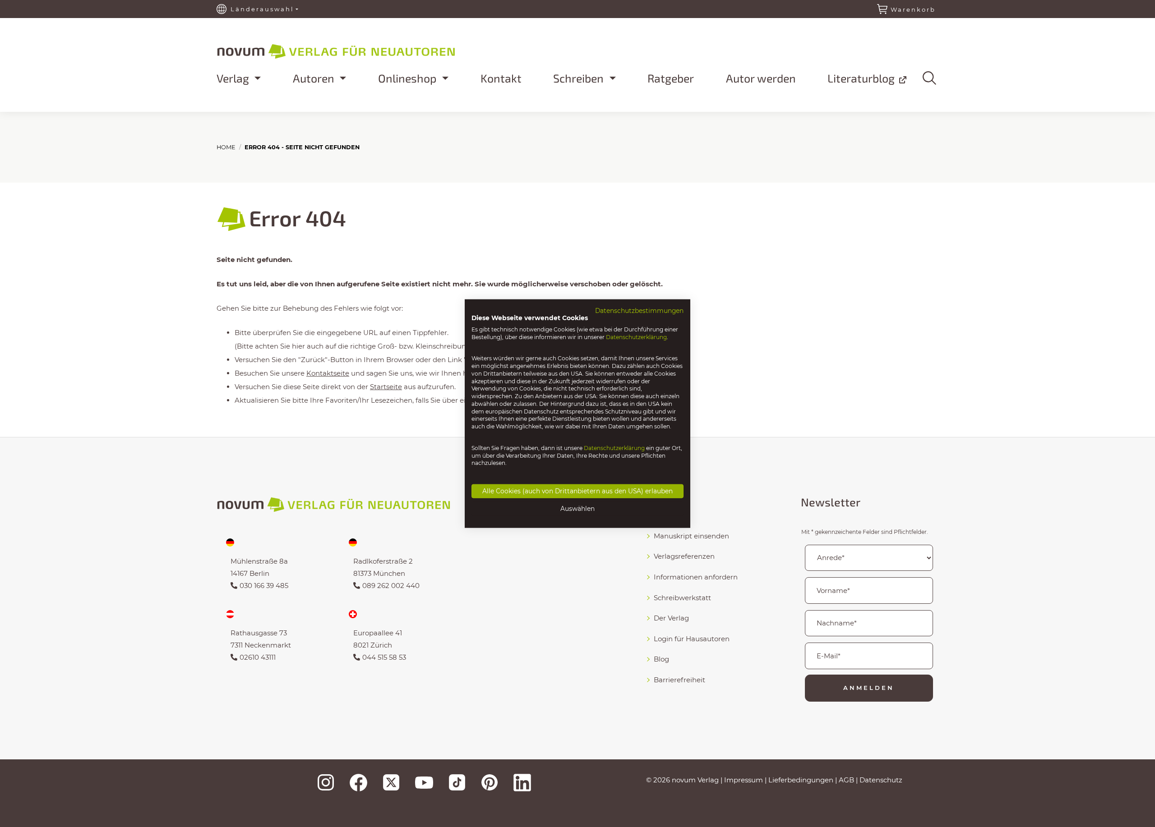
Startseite (386, 386)
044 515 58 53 (384, 657)
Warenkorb (913, 9)
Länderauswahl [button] (262, 9)
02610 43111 (258, 657)
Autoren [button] (315, 78)
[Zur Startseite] (361, 49)
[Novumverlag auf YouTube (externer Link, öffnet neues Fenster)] (424, 782)
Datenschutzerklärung (636, 336)
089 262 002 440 (391, 585)
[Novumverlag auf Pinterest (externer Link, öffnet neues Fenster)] (489, 782)
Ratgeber (670, 78)
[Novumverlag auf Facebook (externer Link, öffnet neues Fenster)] (358, 782)
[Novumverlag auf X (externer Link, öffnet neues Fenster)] (391, 782)
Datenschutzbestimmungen (639, 310)
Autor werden (761, 78)
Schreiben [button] (579, 78)
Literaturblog (862, 78)
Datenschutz (880, 780)
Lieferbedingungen (800, 780)
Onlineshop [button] (408, 78)
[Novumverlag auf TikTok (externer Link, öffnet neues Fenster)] (457, 782)
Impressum (743, 780)
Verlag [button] (234, 78)
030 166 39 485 (264, 585)
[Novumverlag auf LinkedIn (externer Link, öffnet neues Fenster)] (522, 782)
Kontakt (501, 78)
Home (226, 147)
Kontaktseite (327, 373)
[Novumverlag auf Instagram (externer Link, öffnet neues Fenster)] (326, 782)
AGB (846, 780)
